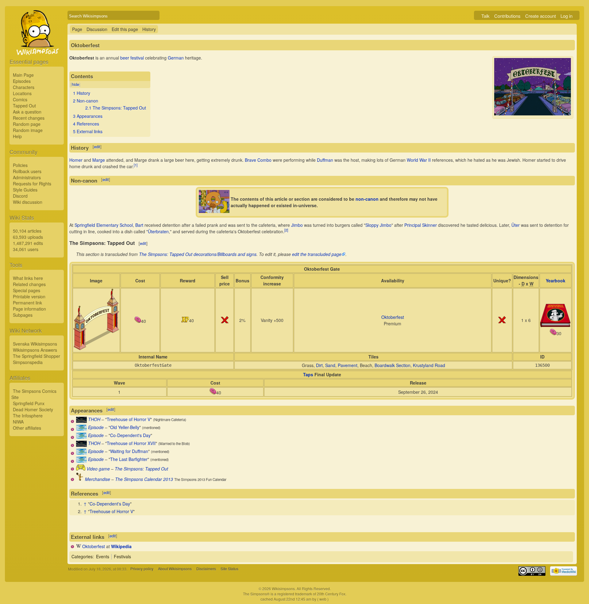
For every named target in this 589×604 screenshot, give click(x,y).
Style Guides (25, 190)
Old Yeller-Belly (124, 427)
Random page (26, 124)
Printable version (29, 296)
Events (102, 556)
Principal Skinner (420, 225)
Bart (139, 225)
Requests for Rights (32, 183)
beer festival (132, 58)
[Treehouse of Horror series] (81, 421)
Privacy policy (141, 568)
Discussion (97, 29)
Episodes (22, 81)
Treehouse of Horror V (128, 419)
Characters (23, 87)
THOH (94, 419)
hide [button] (75, 84)
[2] (286, 229)
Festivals (122, 556)
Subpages (23, 315)
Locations (22, 93)
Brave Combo (258, 160)
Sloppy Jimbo (378, 225)
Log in (566, 16)
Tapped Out (24, 106)
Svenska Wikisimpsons (35, 344)
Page (77, 29)
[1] (135, 164)
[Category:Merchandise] (80, 479)
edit (97, 146)
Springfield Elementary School (104, 225)
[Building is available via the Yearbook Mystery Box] (555, 325)
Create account (540, 16)
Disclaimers (206, 568)
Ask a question (27, 112)
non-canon (367, 199)
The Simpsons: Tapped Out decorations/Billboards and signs (197, 254)
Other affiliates (27, 428)
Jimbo (297, 225)
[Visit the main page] (37, 47)
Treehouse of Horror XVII (131, 443)
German (176, 58)
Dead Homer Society (33, 409)
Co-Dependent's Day (130, 435)
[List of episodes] (81, 429)
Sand (330, 365)
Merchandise (97, 479)
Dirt (319, 365)
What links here (28, 278)
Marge (98, 160)
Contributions (507, 16)
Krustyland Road (429, 365)
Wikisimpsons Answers (35, 350)
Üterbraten (158, 231)
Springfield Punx (28, 403)
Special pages (26, 290)
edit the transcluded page (316, 254)
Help (17, 136)
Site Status (229, 568)
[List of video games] (80, 469)
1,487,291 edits (28, 243)
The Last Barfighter (129, 459)
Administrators (27, 177)
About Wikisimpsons (175, 568)
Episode (96, 427)
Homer (76, 160)
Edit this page (125, 29)
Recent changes (28, 118)
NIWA (18, 422)
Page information (29, 309)
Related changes (29, 284)
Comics (20, 99)
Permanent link (27, 303)
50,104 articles (27, 231)
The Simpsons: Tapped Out (141, 469)
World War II (419, 160)
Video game (98, 469)
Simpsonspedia (28, 362)
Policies (20, 165)
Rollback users (27, 171)
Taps (308, 374)
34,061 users (25, 249)
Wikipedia (121, 546)
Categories (82, 556)
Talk (485, 16)
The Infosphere (28, 415)
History (149, 29)
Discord (20, 196)
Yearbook (555, 280)
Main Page (23, 75)
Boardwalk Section (392, 365)
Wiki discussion (27, 202)
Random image (28, 130)
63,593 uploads (28, 237)
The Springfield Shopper (36, 356)
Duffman (325, 160)
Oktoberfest (392, 317)
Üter (515, 225)
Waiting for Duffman (129, 451)
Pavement (347, 365)
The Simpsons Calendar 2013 (144, 479)
